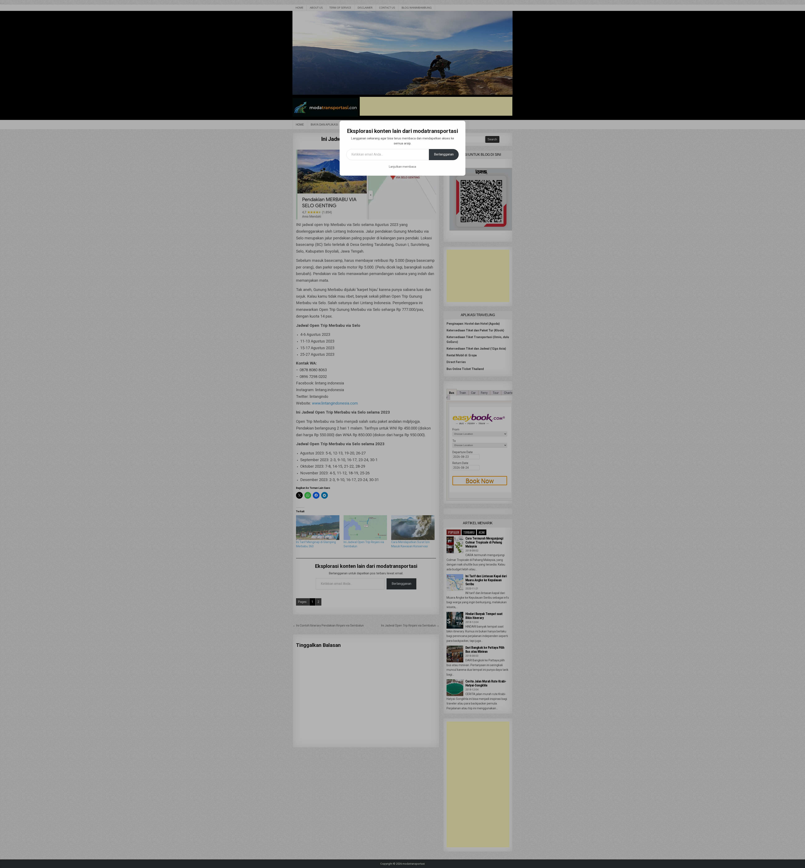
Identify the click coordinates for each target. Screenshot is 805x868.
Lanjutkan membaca (402, 166)
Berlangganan (444, 154)
